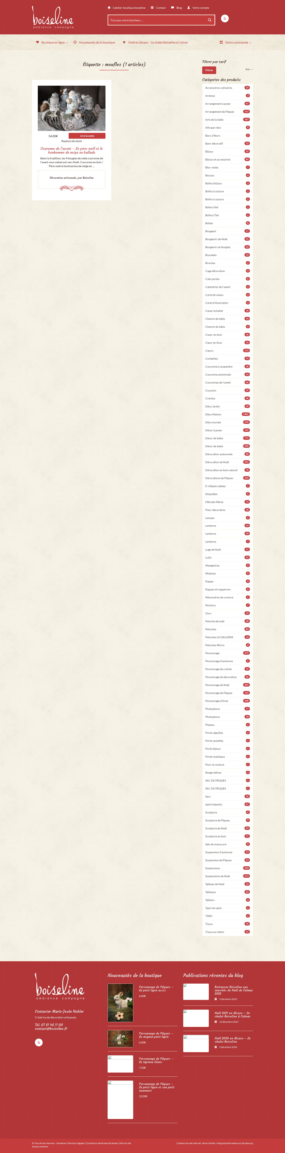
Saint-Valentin (227, 804)
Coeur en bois (227, 334)
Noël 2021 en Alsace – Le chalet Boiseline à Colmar (232, 1014)
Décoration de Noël (227, 462)
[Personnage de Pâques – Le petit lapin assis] (120, 1003)
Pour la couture (227, 764)
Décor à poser (227, 430)
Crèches (227, 398)
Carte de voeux (227, 294)
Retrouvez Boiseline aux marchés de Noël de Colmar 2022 (234, 990)
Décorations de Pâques (227, 478)
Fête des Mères (227, 502)
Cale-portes (227, 279)
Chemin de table (227, 318)
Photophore (227, 708)
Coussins (227, 390)
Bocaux (227, 175)
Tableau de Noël (227, 884)
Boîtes (227, 223)
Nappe (227, 581)
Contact (160, 7)
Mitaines (227, 573)
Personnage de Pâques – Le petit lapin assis (156, 988)
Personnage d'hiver (227, 700)
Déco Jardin (227, 406)
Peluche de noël (227, 621)
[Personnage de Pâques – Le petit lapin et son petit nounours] (120, 1100)
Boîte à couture (227, 191)
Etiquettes (227, 494)
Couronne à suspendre (227, 366)
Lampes (227, 517)
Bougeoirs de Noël (227, 239)
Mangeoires (227, 565)
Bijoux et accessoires (227, 159)
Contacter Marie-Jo (59, 1011)
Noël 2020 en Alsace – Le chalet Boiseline (232, 1039)
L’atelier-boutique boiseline (128, 7)
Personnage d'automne (227, 661)
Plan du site (125, 1143)
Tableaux (227, 892)
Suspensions (227, 868)
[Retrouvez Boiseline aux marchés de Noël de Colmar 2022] (196, 992)
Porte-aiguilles (227, 732)
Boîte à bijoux (227, 183)
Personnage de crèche (227, 669)
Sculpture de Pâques (227, 820)
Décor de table (227, 438)
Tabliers (227, 900)
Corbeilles (227, 358)
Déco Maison (227, 414)
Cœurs (227, 350)
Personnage (227, 653)
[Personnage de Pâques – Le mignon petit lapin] (120, 1038)
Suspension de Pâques (227, 860)
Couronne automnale (227, 374)
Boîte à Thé (227, 215)
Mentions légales (75, 1143)
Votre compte (200, 7)
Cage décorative (227, 271)
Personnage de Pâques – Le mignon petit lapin (156, 1035)
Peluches (227, 629)
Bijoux (227, 151)
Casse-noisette (227, 310)
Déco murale (227, 422)
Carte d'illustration (227, 302)
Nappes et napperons (227, 589)
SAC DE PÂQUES (227, 780)
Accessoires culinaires (227, 87)
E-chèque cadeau (227, 486)
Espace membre (40, 1146)
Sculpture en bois (227, 836)
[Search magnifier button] (210, 20)
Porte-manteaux (227, 756)
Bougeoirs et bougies (227, 247)
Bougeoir (227, 231)
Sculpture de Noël (227, 828)
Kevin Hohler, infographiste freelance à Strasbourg (227, 1143)
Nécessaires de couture (227, 597)
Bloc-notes (227, 167)
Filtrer (209, 70)
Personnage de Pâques (227, 693)
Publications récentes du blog (213, 975)
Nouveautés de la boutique (135, 975)
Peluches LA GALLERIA (227, 637)
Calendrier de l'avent (227, 286)
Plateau (227, 724)
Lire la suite (87, 135)
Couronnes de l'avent (227, 382)
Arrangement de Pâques (227, 111)
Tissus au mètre (227, 931)
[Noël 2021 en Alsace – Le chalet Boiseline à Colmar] (196, 1018)
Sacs (227, 796)
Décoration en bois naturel (227, 470)
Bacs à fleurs (227, 135)
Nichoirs (227, 605)
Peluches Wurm (227, 645)
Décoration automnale (227, 454)
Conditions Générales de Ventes (102, 1143)
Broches (227, 263)
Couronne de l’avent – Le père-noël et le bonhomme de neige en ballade (72, 150)
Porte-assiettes (227, 740)
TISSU (227, 916)
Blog (179, 7)
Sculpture (227, 812)
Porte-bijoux (227, 748)
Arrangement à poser (227, 103)
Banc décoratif (227, 143)
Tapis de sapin (227, 908)
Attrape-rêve (227, 127)
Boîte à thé (227, 207)
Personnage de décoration (227, 677)
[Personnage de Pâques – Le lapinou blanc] (120, 1064)
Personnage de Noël (227, 685)
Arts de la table (227, 119)
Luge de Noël (227, 549)
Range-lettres (227, 772)
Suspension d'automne (227, 852)
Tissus (227, 924)
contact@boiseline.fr (51, 1029)
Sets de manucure (227, 844)
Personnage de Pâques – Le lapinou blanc (156, 1060)
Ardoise (227, 95)
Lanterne (227, 525)
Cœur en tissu (227, 342)
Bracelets (227, 255)
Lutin (227, 557)
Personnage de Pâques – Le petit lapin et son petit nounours (156, 1087)
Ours (227, 613)
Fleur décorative (227, 510)
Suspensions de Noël (227, 876)
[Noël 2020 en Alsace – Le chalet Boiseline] (196, 1043)
